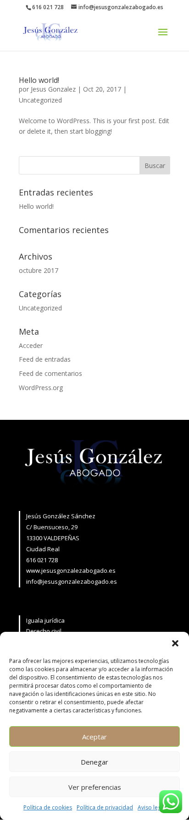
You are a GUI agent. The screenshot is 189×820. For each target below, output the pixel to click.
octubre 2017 (38, 270)
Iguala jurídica (45, 620)
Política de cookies (47, 807)
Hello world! (39, 80)
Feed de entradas (45, 359)
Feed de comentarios (50, 373)
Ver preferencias (94, 787)
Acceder (31, 345)
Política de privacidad (105, 807)
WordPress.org (41, 387)
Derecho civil (43, 631)
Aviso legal (152, 807)
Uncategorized (40, 100)
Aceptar (94, 736)
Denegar (94, 761)
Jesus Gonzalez (53, 89)
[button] (175, 643)
